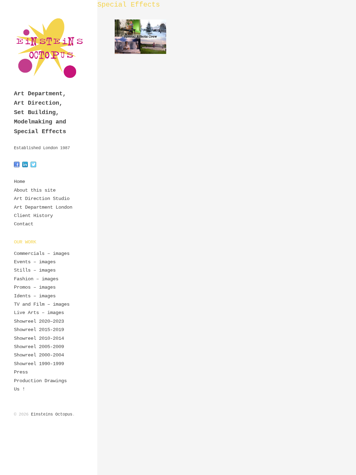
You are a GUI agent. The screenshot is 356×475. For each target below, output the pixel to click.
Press (21, 372)
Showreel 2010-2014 (39, 338)
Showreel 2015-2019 (39, 329)
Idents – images (35, 296)
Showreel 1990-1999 (39, 364)
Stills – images (35, 270)
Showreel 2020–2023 (39, 321)
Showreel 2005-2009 (39, 346)
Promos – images (35, 287)
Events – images (35, 262)
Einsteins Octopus (51, 414)
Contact (23, 224)
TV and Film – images (42, 304)
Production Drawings (40, 381)
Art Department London (43, 207)
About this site (35, 190)
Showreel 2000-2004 (39, 355)
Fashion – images (36, 279)
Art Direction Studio (42, 198)
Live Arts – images (39, 312)
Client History (33, 215)
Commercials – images (42, 253)
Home (19, 181)
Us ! (19, 389)
